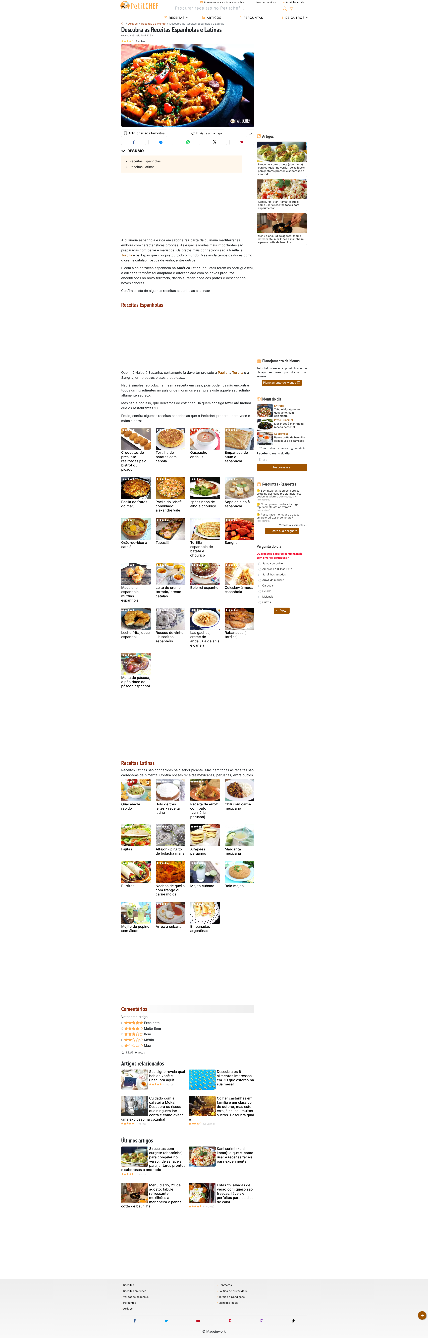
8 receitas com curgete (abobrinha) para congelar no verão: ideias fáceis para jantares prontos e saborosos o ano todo (153, 1159)
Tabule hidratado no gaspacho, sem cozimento (287, 412)
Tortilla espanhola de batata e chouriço (201, 548)
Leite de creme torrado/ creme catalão (168, 591)
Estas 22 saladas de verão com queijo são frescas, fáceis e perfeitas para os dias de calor (235, 1193)
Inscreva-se (281, 467)
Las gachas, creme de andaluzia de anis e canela (204, 639)
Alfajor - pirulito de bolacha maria (170, 851)
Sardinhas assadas (274, 574)
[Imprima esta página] (250, 133)
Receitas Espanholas (145, 161)
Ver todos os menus (275, 448)
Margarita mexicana (233, 851)
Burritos (127, 886)
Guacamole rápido (130, 806)
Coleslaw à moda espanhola (239, 589)
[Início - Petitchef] (123, 23)
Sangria (231, 542)
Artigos (213, 17)
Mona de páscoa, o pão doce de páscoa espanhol (135, 682)
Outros (266, 602)
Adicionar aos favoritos (146, 133)
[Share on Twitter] (215, 142)
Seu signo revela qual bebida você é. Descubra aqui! (167, 1076)
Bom (147, 1034)
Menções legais (228, 1302)
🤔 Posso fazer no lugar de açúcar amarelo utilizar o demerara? (278, 516)
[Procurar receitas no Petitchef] (284, 8)
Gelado (266, 591)
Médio (148, 1040)
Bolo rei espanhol (204, 587)
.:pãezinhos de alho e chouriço (203, 504)
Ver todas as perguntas (292, 525)
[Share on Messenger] (160, 142)
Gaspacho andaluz (198, 454)
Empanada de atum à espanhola (236, 456)
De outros (294, 17)
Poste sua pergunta (283, 531)
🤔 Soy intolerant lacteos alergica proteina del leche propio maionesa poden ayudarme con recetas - (279, 493)
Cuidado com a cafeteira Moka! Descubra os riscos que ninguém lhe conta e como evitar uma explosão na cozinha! (152, 1108)
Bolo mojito (234, 886)
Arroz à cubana (168, 926)
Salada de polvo (272, 563)
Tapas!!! (162, 542)
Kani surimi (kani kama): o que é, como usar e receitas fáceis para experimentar (235, 1155)
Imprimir (299, 448)
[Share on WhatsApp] (188, 142)
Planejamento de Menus (280, 382)
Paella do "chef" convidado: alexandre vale (169, 506)
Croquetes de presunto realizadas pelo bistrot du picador (133, 460)
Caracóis (268, 585)
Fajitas (126, 849)
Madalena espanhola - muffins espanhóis (131, 593)
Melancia (268, 596)
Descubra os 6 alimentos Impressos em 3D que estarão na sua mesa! (235, 1078)
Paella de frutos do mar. (134, 504)
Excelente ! (152, 1023)
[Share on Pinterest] (241, 142)
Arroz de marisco (273, 580)
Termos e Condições (232, 1296)
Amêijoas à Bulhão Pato (277, 569)
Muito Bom (152, 1029)
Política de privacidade (233, 1291)
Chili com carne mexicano (238, 806)
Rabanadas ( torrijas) (235, 635)
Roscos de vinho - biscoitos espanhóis (170, 637)
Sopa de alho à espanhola (237, 504)
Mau (147, 1046)
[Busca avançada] (291, 9)
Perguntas (253, 17)
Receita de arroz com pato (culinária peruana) (204, 810)
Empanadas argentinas (200, 928)
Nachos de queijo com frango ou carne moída (170, 890)
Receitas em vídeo (134, 1291)
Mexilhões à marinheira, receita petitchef (289, 425)
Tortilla (126, 255)
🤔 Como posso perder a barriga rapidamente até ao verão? (277, 506)
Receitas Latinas (142, 167)
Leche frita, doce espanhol (135, 635)
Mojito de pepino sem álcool (135, 928)
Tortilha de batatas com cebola (166, 456)
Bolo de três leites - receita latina (168, 808)
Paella (222, 373)
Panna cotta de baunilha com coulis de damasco (289, 439)
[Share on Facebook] (133, 142)
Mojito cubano (202, 886)
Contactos (225, 1285)
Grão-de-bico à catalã (134, 544)
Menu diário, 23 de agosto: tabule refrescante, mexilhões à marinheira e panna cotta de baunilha (151, 1195)
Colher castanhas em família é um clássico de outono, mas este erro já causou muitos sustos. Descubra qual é (221, 1108)
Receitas (176, 17)
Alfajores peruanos (198, 851)
